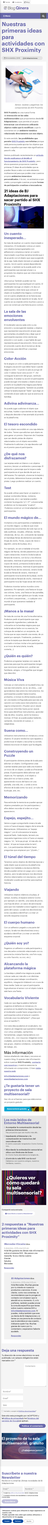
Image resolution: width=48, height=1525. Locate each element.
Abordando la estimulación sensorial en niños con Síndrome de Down (24, 1151)
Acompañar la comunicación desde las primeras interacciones (23, 1128)
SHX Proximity (18, 141)
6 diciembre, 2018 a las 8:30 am (16, 1248)
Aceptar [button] (7, 1521)
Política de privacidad (27, 1411)
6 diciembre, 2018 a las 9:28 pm (23, 1282)
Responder (9, 1268)
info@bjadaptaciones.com (23, 1310)
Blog (27, 2)
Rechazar (18, 1521)
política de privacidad (17, 1493)
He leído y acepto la (20, 1411)
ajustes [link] (20, 1517)
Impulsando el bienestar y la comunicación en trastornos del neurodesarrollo (21, 1139)
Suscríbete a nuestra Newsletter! (20, 1213)
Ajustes (29, 1521)
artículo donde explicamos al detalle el (23, 158)
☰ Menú (6, 16)
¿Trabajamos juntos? (32, 1450)
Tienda (7, 2)
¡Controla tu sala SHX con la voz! (21, 1158)
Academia (18, 2)
